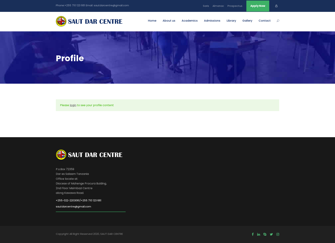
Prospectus (235, 6)
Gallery (247, 21)
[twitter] (271, 234)
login (73, 105)
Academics (190, 21)
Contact (265, 21)
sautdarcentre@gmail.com (73, 206)
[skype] (264, 234)
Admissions (212, 21)
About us (169, 21)
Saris (206, 6)
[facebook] (253, 234)
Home (152, 21)
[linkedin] (258, 234)
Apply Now (257, 6)
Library (231, 21)
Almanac (218, 6)
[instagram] (277, 234)
